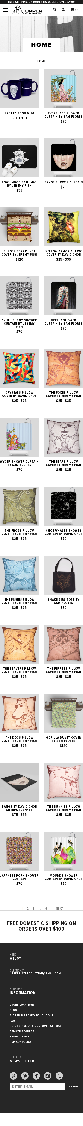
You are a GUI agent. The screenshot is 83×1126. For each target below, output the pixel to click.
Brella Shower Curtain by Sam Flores (63, 322)
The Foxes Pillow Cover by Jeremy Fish (63, 394)
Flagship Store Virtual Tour (31, 1015)
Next (59, 909)
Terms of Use (19, 1036)
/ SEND (73, 1086)
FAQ (12, 1021)
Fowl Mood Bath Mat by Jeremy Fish (19, 184)
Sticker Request (22, 1031)
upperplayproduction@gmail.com (35, 973)
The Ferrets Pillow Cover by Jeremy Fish (63, 670)
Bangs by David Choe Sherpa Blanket (19, 808)
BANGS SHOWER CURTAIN (63, 182)
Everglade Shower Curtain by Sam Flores (63, 115)
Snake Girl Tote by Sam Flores (64, 601)
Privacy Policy (20, 1042)
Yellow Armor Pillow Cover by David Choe (63, 253)
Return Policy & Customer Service (35, 1026)
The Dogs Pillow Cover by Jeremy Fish (19, 739)
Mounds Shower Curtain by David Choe (64, 877)
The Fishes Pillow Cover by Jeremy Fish (19, 601)
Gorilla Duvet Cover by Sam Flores (63, 739)
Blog (13, 1010)
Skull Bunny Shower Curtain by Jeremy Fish (19, 323)
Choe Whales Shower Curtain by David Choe (64, 532)
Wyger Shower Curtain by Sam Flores (19, 463)
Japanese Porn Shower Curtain (19, 877)
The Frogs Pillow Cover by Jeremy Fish (19, 532)
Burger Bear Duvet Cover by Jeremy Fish (19, 253)
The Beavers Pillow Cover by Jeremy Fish (19, 670)
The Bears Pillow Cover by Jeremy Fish (63, 463)
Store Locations (22, 1005)
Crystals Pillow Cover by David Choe (19, 394)
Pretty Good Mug (19, 113)
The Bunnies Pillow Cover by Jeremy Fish (63, 808)
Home (41, 61)
